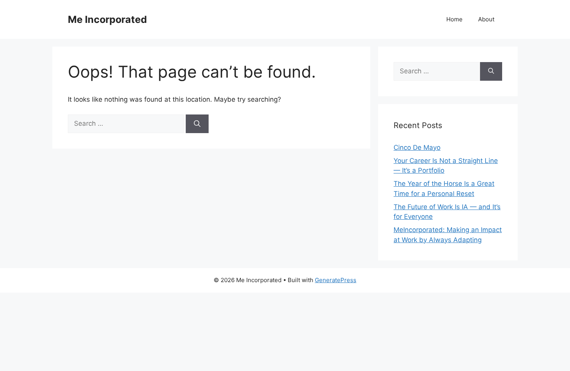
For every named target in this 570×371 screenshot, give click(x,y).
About (486, 19)
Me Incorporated (107, 19)
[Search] (197, 123)
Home (454, 19)
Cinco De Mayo (417, 147)
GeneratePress (335, 280)
